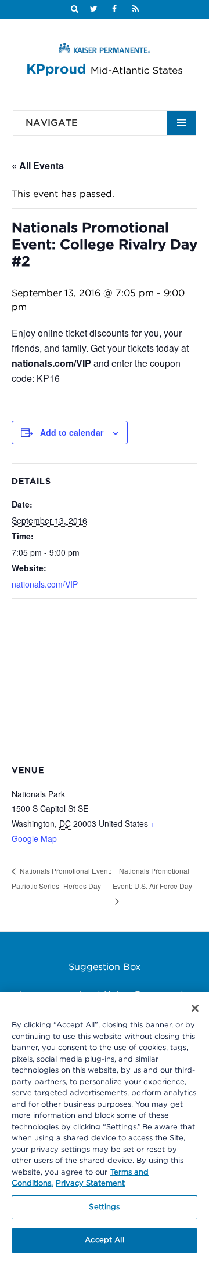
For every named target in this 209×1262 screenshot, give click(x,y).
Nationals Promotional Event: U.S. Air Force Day (152, 878)
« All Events (38, 165)
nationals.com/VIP (45, 584)
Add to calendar (71, 432)
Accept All (104, 1240)
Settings (104, 1207)
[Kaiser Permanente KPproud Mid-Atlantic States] (104, 62)
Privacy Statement (90, 1183)
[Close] (195, 1008)
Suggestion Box (104, 967)
